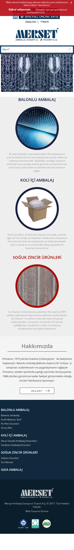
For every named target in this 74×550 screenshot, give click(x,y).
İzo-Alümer (7, 462)
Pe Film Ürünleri (10, 423)
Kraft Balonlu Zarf (11, 419)
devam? (37, 391)
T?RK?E (44, 22)
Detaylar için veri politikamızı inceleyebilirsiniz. (47, 11)
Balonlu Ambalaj (10, 415)
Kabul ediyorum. (20, 9)
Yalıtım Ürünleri (10, 458)
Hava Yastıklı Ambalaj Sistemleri (19, 441)
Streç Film (6, 427)
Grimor (45, 511)
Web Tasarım (33, 511)
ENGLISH (30, 22)
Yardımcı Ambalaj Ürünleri (15, 445)
